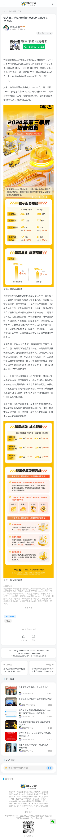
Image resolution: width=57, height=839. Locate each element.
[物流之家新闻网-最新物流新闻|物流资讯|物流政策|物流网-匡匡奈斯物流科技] (28, 3)
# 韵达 (8, 621)
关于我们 (28, 811)
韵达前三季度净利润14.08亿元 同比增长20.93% (25, 19)
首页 (5, 11)
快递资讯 (12, 11)
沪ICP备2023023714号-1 (24, 818)
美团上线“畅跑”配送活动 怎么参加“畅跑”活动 (34, 723)
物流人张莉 (15, 26)
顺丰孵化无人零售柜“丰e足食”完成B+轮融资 (33, 746)
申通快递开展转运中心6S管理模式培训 (35, 698)
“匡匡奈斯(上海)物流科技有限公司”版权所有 (36, 816)
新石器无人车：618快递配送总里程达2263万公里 (35, 734)
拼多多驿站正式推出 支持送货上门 (33, 687)
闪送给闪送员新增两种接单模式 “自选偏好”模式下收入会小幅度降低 (35, 711)
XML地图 (39, 818)
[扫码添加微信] (53, 821)
